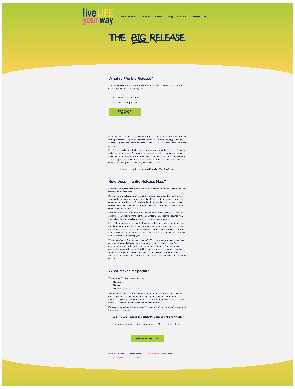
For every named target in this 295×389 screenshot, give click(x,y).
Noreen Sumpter (150, 353)
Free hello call (199, 16)
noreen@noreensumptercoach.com (124, 356)
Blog (170, 16)
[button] (125, 112)
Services (146, 16)
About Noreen (128, 16)
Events (159, 16)
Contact (181, 16)
